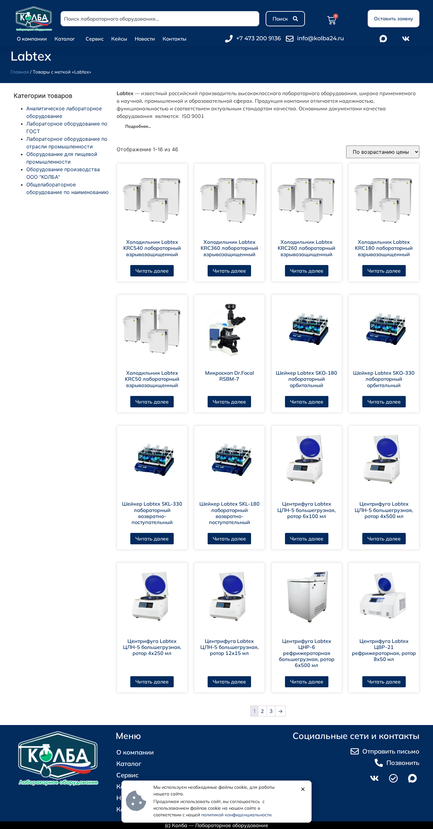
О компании (32, 39)
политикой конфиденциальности (236, 815)
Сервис (95, 39)
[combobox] (160, 18)
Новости (145, 39)
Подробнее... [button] (138, 126)
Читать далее (152, 271)
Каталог (65, 39)
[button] (303, 789)
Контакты (174, 39)
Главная (19, 72)
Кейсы (119, 39)
